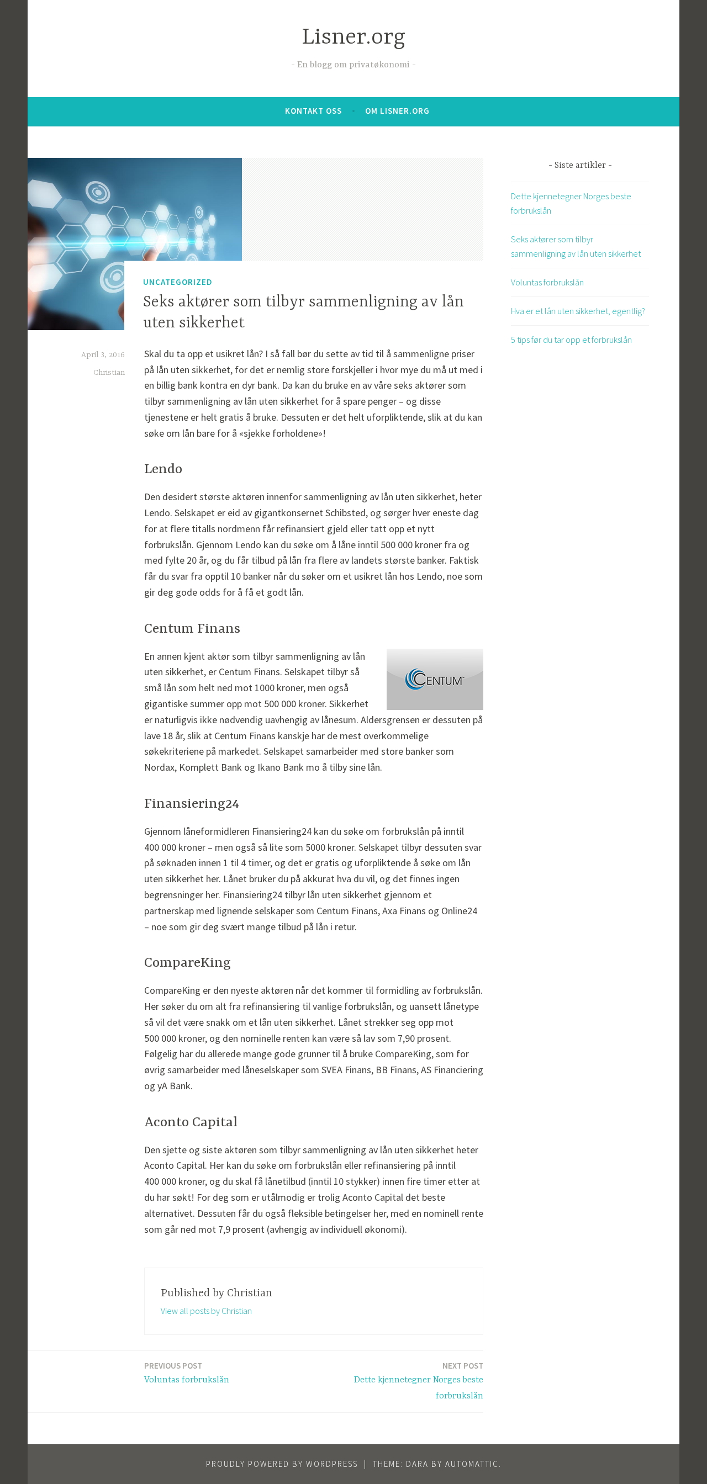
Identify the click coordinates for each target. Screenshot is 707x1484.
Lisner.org (353, 38)
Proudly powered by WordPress (282, 1464)
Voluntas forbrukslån (186, 1372)
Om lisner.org (397, 110)
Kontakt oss (313, 110)
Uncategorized (178, 282)
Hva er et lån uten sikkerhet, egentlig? (578, 310)
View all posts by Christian (206, 1310)
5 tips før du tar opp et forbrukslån (571, 339)
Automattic (472, 1464)
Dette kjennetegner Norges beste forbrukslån (418, 1380)
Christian (109, 372)
